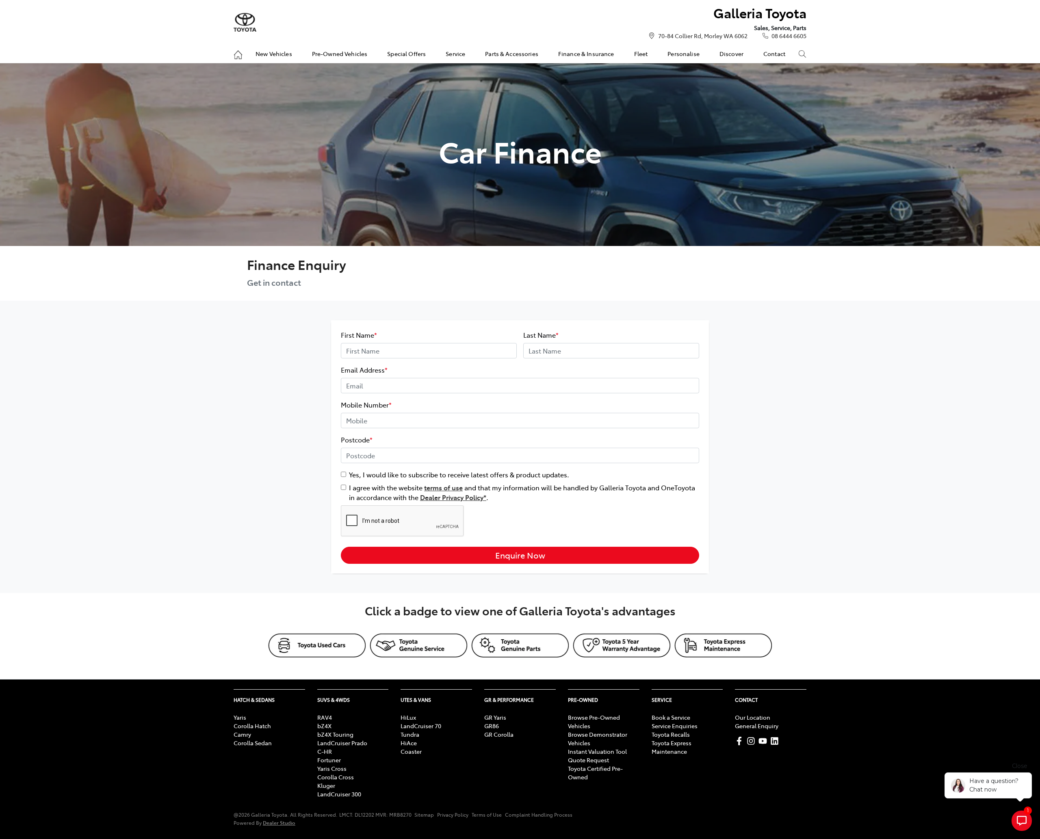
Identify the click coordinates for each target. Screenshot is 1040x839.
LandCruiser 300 (339, 794)
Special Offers (406, 54)
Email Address (364, 369)
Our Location (752, 717)
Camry (242, 734)
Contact (774, 54)
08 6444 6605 (788, 36)
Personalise (683, 54)
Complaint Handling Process (538, 814)
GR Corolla (499, 734)
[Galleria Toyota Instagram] (752, 741)
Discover (731, 54)
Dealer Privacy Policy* (453, 497)
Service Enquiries (675, 726)
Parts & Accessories (511, 54)
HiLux (408, 717)
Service (455, 54)
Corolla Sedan (253, 743)
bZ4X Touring (335, 734)
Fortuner (329, 760)
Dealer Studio (279, 822)
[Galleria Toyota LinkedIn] (776, 741)
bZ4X (324, 726)
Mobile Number (366, 404)
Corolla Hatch (252, 726)
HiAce (409, 743)
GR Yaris (495, 717)
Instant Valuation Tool (597, 751)
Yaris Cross (332, 768)
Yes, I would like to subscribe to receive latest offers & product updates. (459, 474)
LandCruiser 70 (421, 726)
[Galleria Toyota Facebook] (741, 741)
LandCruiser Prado (342, 743)
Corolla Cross (335, 777)
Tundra (410, 734)
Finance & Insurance (586, 54)
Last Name (541, 334)
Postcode (357, 439)
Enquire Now (520, 555)
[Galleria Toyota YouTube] (764, 741)
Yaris (240, 717)
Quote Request (588, 760)
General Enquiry (756, 726)
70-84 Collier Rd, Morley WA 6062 (703, 36)
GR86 (491, 726)
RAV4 (324, 717)
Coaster (411, 751)
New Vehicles (274, 54)
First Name (359, 334)
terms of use (443, 487)
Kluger (326, 785)
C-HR (324, 751)
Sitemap (424, 814)
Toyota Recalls (671, 734)
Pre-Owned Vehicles (340, 54)
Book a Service (671, 717)
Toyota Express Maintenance (671, 747)
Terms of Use (487, 814)
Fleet (641, 54)
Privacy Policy (452, 814)
